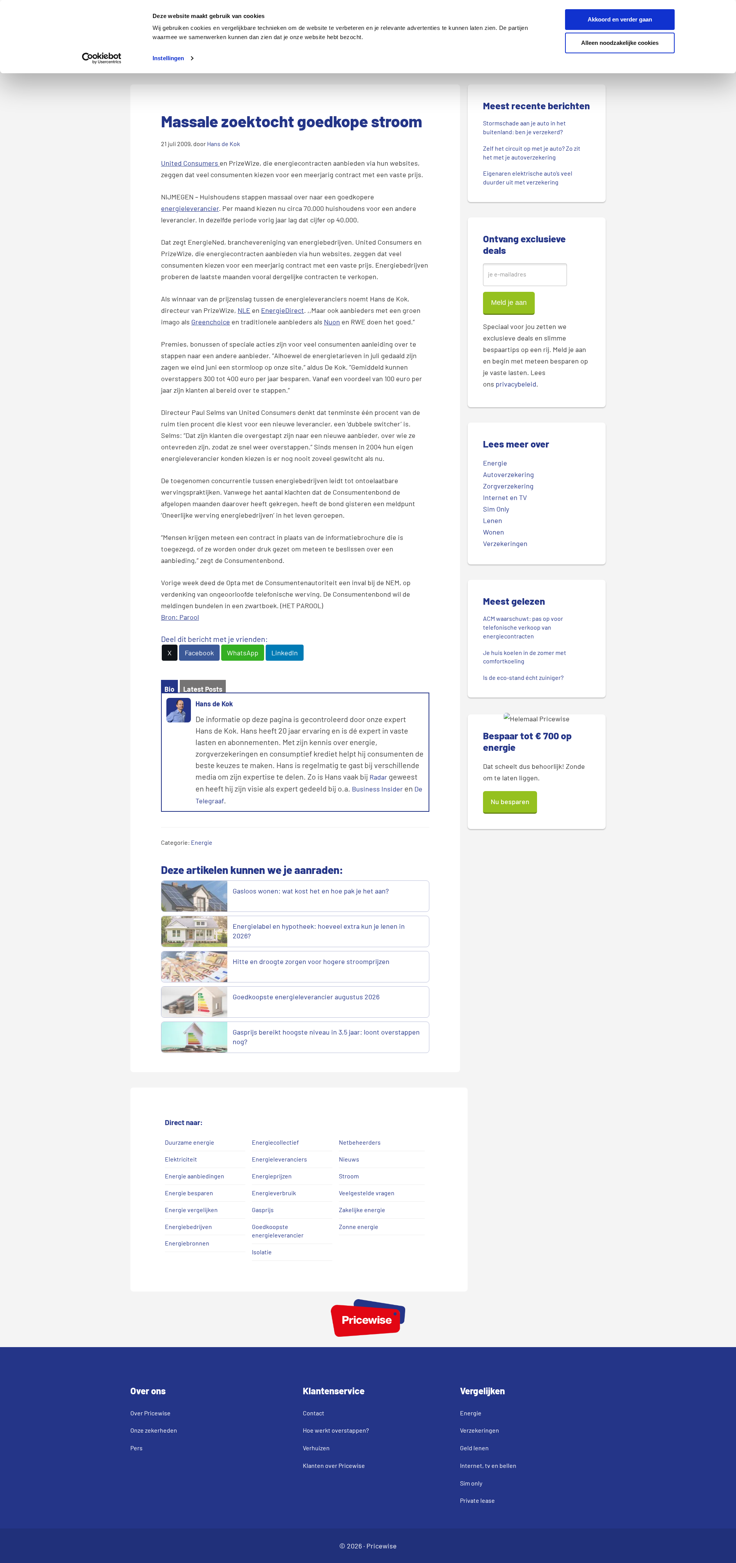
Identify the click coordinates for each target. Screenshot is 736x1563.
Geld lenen (474, 1447)
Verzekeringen (505, 543)
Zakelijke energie (362, 1209)
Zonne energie (358, 1226)
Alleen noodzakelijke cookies (620, 42)
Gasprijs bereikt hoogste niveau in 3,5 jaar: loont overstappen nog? (326, 1037)
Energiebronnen (187, 1243)
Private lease (477, 1500)
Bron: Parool (180, 617)
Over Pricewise (150, 1413)
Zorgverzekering (508, 486)
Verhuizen (316, 1447)
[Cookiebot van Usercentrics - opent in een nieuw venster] (101, 58)
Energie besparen (189, 1192)
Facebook (199, 652)
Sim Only (496, 509)
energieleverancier (190, 208)
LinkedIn (284, 652)
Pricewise (381, 1546)
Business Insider (377, 789)
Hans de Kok (214, 703)
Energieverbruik (274, 1192)
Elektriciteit (181, 1159)
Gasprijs (263, 1209)
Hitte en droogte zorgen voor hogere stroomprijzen (312, 961)
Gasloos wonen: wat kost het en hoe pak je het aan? (311, 891)
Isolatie (262, 1251)
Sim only (471, 1483)
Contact (313, 1413)
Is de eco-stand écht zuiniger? (523, 677)
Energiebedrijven (188, 1226)
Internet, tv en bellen (488, 1465)
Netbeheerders (360, 1142)
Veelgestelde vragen (366, 1192)
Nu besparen (510, 801)
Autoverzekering (508, 474)
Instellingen (168, 58)
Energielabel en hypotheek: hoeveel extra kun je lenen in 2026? (319, 931)
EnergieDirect (282, 310)
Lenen (492, 520)
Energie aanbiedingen (194, 1176)
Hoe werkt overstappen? (336, 1430)
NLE (244, 310)
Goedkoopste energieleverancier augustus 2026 (306, 996)
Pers (136, 1447)
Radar (378, 777)
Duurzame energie (189, 1142)
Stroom (349, 1176)
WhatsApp (242, 652)
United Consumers (190, 163)
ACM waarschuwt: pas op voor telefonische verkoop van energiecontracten (523, 627)
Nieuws (349, 1159)
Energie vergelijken (191, 1209)
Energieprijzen (272, 1176)
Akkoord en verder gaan (620, 19)
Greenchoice (210, 322)
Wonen (493, 532)
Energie (201, 842)
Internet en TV (505, 497)
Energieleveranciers (279, 1159)
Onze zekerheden (153, 1430)
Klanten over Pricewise (334, 1465)
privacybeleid (516, 384)
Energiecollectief (275, 1142)
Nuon (332, 322)
